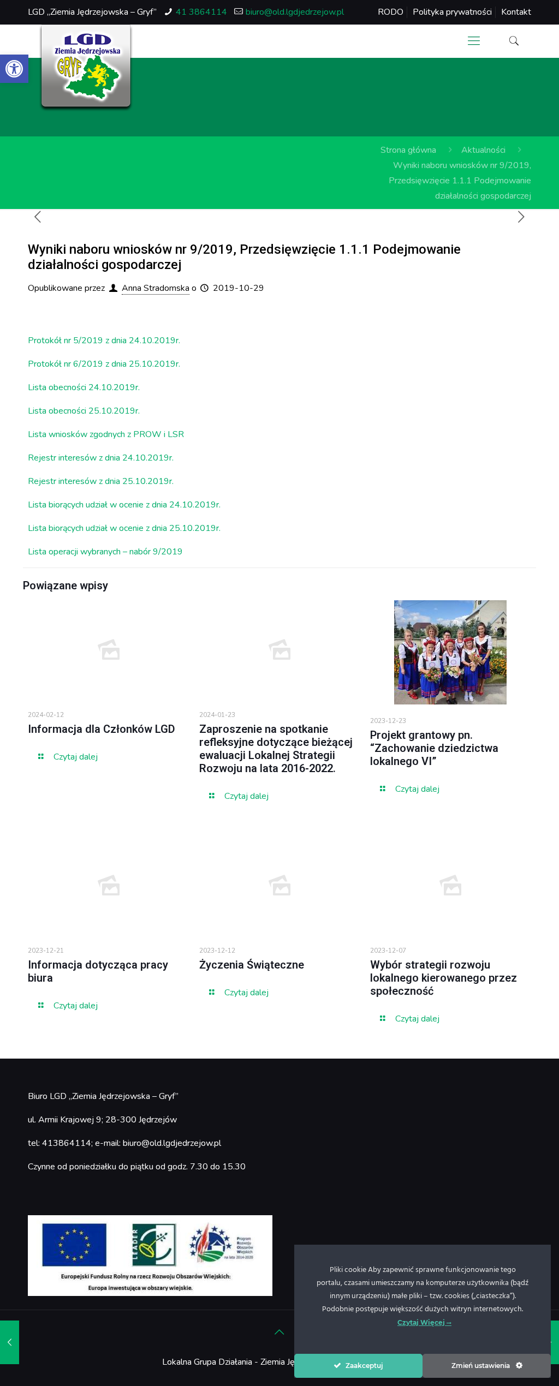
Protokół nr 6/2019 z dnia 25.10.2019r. (104, 364)
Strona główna (408, 150)
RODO (390, 12)
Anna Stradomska (155, 288)
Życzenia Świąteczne (251, 964)
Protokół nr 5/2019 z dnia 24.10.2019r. (104, 340)
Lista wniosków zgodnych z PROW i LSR (106, 434)
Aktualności (483, 150)
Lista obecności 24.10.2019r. (84, 387)
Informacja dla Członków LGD (101, 729)
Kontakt (516, 12)
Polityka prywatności (452, 12)
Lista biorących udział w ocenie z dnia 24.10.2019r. (124, 505)
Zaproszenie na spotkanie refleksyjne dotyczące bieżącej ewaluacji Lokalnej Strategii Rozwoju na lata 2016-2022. (276, 748)
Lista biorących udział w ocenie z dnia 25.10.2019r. (124, 528)
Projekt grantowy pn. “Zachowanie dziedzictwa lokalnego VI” (434, 748)
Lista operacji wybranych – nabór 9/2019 (105, 552)
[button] (14, 69)
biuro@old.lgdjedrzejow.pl (295, 12)
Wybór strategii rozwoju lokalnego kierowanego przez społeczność (443, 977)
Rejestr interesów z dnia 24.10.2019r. (101, 458)
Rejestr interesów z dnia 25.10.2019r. (101, 481)
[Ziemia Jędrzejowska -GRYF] (86, 68)
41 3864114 (201, 12)
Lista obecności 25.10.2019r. (84, 411)
